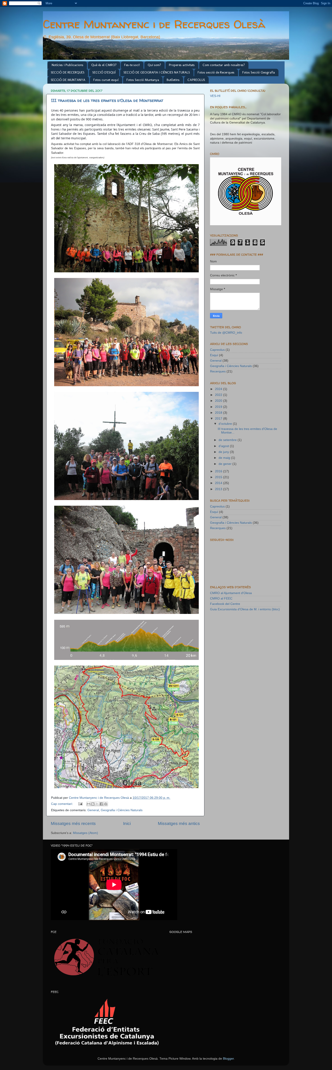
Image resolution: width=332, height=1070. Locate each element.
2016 (219, 471)
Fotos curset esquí (106, 80)
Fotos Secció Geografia (258, 72)
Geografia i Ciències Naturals (122, 810)
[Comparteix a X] (97, 804)
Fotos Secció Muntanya (142, 80)
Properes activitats (182, 65)
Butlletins (173, 80)
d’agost (224, 446)
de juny (224, 452)
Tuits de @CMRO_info (226, 332)
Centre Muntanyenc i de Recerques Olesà (154, 24)
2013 (219, 489)
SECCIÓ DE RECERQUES (67, 72)
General (93, 810)
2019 (219, 407)
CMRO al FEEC (221, 598)
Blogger (228, 1058)
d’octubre (226, 423)
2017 (219, 418)
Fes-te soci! (132, 65)
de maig (225, 457)
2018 (219, 412)
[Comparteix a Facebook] (101, 804)
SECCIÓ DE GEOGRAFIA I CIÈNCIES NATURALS (157, 72)
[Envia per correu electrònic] (88, 804)
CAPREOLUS (196, 80)
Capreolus (217, 349)
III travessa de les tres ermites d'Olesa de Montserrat (107, 100)
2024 (219, 389)
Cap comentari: (62, 804)
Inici (127, 823)
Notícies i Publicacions (67, 65)
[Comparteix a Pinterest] (105, 804)
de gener (225, 464)
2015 (219, 477)
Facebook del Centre (225, 604)
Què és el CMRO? (104, 65)
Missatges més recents (73, 823)
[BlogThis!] (93, 804)
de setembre (228, 440)
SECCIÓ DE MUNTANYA (68, 80)
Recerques (218, 371)
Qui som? (154, 65)
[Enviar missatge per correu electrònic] (80, 804)
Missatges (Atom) (85, 833)
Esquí (214, 355)
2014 (219, 483)
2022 (219, 395)
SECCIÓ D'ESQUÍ (104, 72)
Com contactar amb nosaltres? (224, 65)
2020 (219, 400)
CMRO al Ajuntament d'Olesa (231, 593)
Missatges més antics (179, 823)
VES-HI (215, 96)
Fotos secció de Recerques (216, 72)
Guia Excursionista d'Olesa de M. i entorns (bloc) (245, 609)
